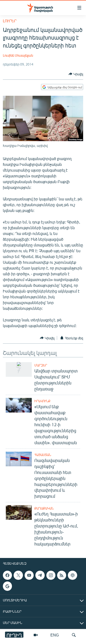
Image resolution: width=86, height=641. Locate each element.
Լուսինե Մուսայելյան (18, 55)
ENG (54, 635)
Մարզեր (40, 365)
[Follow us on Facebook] (7, 575)
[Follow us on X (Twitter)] (18, 575)
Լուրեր (9, 20)
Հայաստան (42, 455)
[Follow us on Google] (7, 586)
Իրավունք (42, 401)
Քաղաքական (44, 508)
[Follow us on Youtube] (29, 575)
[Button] (76, 74)
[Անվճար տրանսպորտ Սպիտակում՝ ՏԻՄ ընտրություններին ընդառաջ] (19, 369)
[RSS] (61, 575)
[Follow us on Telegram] (39, 575)
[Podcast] (72, 575)
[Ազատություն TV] (35, 635)
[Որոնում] (74, 635)
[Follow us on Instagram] (50, 575)
